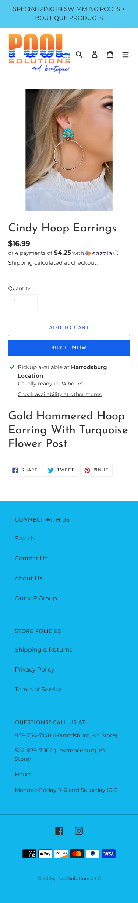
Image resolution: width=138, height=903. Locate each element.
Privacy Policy (34, 669)
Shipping (20, 262)
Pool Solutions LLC (78, 878)
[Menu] (125, 54)
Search (25, 538)
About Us (28, 578)
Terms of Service (39, 689)
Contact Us (31, 558)
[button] (63, 253)
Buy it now (69, 348)
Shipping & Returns (43, 649)
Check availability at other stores (60, 394)
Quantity (19, 288)
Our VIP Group (36, 598)
